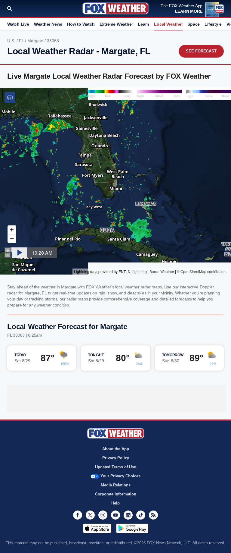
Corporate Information (115, 494)
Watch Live (18, 24)
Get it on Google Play (132, 528)
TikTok (140, 515)
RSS (153, 515)
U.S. (12, 40)
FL (22, 40)
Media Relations (116, 485)
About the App (115, 449)
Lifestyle (213, 24)
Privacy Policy (115, 458)
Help (115, 503)
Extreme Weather (116, 24)
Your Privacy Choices (120, 476)
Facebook (77, 515)
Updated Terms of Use (115, 467)
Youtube (115, 515)
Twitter (90, 515)
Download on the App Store (97, 528)
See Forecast (201, 51)
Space (193, 24)
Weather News (48, 24)
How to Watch (80, 24)
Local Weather (168, 24)
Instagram (102, 515)
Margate (36, 40)
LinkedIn (128, 515)
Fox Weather (115, 8)
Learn (143, 24)
